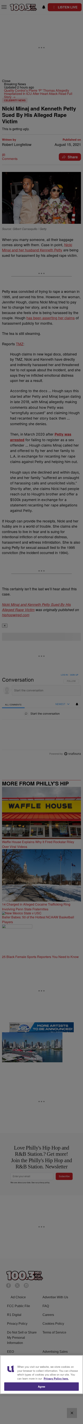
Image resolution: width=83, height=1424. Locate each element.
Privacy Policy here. (56, 1378)
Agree (41, 1386)
